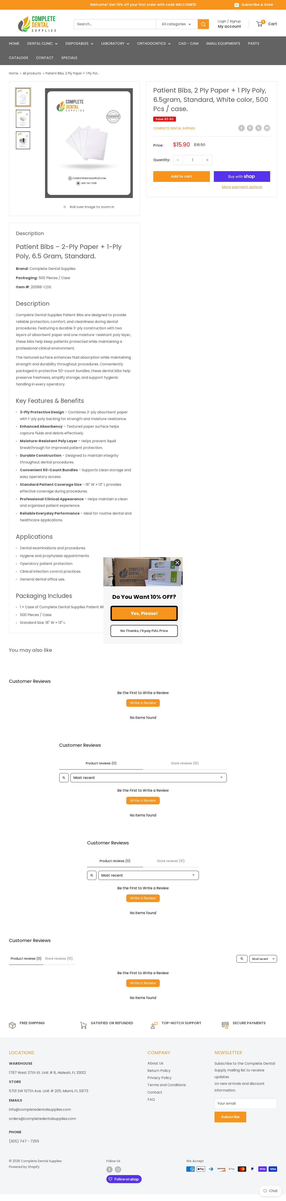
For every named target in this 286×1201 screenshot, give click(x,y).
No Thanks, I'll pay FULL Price (144, 631)
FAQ (151, 1099)
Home (13, 73)
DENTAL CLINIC (40, 43)
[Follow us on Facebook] (109, 1169)
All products (32, 73)
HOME (14, 43)
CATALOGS (18, 57)
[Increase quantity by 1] (207, 160)
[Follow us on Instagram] (118, 1169)
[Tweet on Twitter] (258, 128)
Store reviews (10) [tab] (185, 763)
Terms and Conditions (166, 1084)
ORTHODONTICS (151, 43)
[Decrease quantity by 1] (178, 160)
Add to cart (181, 176)
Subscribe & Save (257, 4)
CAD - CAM (188, 43)
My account (229, 26)
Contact (154, 1092)
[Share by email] (267, 128)
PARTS (253, 43)
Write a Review (143, 702)
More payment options (242, 186)
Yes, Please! (144, 613)
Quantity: (161, 159)
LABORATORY (112, 43)
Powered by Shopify (24, 1167)
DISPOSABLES (76, 43)
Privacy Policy (159, 1077)
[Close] (177, 562)
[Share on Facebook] (241, 128)
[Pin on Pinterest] (250, 128)
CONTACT (45, 57)
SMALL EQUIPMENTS (223, 43)
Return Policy (158, 1070)
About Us (155, 1063)
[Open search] (64, 777)
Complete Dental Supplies (174, 128)
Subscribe (230, 1116)
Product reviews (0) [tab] (101, 763)
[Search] (203, 24)
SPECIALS (69, 57)
